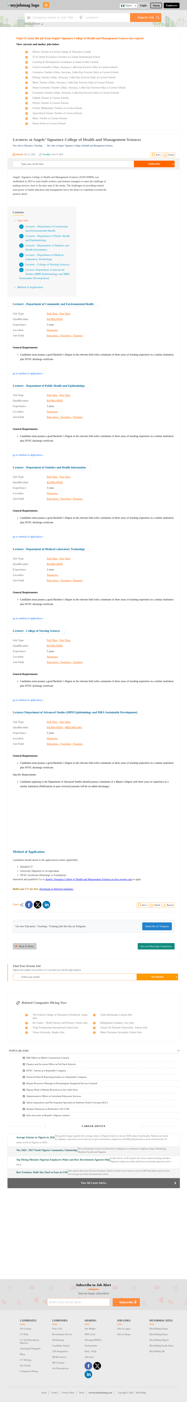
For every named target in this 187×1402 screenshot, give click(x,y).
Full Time (52, 313)
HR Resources (59, 1357)
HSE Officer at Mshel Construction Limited (47, 1057)
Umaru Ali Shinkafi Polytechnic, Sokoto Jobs (123, 1027)
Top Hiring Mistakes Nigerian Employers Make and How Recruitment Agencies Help (63, 1159)
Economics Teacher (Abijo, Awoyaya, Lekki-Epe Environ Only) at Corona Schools (76, 92)
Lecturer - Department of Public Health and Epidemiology (49, 385)
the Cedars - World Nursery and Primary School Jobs (60, 1022)
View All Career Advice (93, 1183)
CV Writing (25, 1360)
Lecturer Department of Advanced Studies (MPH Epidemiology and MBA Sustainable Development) (44, 274)
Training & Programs (30, 1348)
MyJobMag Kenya (158, 1334)
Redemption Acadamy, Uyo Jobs (117, 1022)
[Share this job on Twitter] (37, 905)
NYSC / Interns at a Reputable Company (46, 1070)
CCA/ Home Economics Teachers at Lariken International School (66, 57)
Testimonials (91, 1345)
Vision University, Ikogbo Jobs (48, 1032)
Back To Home (26, 946)
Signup (156, 5)
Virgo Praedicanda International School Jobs (55, 1027)
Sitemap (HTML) (93, 1340)
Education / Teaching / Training (65, 335)
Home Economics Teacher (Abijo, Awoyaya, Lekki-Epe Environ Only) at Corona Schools (79, 87)
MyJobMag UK (157, 1351)
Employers (171, 5)
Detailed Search (32, 24)
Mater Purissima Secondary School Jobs (121, 1032)
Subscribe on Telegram (157, 926)
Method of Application (30, 287)
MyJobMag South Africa (161, 1345)
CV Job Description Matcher (29, 1341)
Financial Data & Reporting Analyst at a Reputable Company (56, 1077)
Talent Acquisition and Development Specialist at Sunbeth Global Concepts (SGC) (67, 1102)
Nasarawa (52, 330)
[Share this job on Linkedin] (46, 905)
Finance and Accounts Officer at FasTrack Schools (51, 1064)
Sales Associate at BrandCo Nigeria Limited (47, 1115)
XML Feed (90, 1334)
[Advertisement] (144, 200)
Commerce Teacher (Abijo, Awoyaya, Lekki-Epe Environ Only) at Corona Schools (76, 72)
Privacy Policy (68, 1392)
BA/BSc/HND (55, 319)
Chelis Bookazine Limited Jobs (116, 1014)
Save (158, 154)
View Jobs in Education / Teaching (27, 145)
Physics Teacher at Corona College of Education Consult (62, 51)
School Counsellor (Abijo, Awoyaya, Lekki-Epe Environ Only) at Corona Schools (75, 67)
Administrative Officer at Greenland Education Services (53, 1096)
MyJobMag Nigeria (159, 1340)
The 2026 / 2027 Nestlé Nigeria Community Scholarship (46, 1150)
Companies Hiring (29, 1371)
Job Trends (25, 1365)
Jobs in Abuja (123, 1334)
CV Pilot (24, 1334)
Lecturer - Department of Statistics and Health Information (49, 467)
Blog (22, 1354)
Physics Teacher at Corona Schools (50, 103)
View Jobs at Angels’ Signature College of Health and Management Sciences (80, 145)
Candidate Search (61, 1345)
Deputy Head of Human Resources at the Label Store (52, 1089)
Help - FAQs (90, 1351)
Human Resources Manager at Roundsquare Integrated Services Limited (61, 1083)
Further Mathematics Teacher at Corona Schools (57, 108)
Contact (54, 1392)
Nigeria (128, 5)
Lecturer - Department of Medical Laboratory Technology (49, 549)
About (44, 1392)
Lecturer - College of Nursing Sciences (47, 264)
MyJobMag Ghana (158, 1328)
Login (143, 5)
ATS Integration (60, 1351)
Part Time (65, 313)
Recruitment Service (62, 1334)
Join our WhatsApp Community (156, 946)
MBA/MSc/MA (73, 727)
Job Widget (90, 1328)
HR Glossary (58, 1362)
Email (171, 154)
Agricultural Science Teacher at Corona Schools (57, 113)
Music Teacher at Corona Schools (50, 118)
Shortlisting (58, 1340)
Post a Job (57, 1328)
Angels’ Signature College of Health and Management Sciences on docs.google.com (88, 879)
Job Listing (25, 1328)
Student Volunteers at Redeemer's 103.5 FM (47, 1109)
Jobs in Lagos (124, 1328)
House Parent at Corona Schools (49, 123)
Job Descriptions (60, 1368)
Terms (81, 1392)
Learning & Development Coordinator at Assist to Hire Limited (65, 62)
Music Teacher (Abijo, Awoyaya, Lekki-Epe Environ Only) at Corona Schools (73, 82)
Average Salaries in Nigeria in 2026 (35, 1137)
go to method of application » (28, 373)
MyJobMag (141, 1392)
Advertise (89, 1357)
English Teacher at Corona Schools (51, 98)
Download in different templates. (56, 889)
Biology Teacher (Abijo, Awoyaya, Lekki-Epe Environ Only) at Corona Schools (74, 77)
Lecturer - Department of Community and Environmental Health (53, 304)
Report (170, 905)
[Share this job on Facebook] (29, 905)
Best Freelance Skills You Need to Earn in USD (42, 1172)
